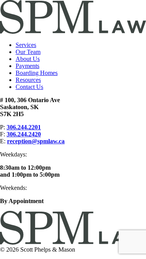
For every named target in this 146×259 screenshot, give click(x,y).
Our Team (28, 52)
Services (26, 45)
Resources (28, 79)
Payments (27, 66)
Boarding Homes (37, 73)
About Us (28, 59)
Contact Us (29, 86)
